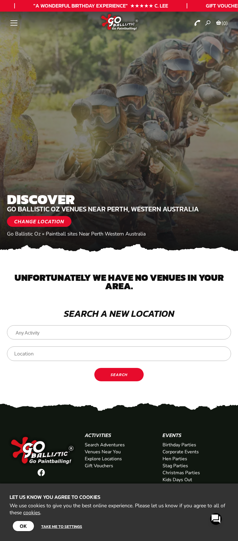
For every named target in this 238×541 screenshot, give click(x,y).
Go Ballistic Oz (24, 233)
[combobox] (119, 332)
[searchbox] (120, 333)
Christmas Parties (181, 473)
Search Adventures (105, 445)
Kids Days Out (177, 480)
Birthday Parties (179, 445)
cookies (31, 512)
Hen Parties (175, 459)
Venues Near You (103, 452)
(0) (224, 23)
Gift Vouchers (99, 466)
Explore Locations (103, 459)
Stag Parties (175, 466)
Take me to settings (61, 526)
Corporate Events (181, 452)
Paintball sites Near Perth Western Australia (96, 233)
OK (23, 526)
